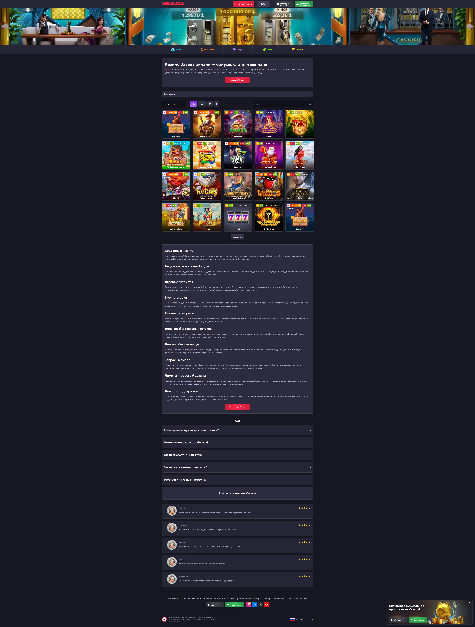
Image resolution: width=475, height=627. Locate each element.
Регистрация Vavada (237, 407)
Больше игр (238, 237)
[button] (3, 26)
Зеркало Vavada (237, 80)
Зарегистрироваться (243, 4)
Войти (263, 4)
